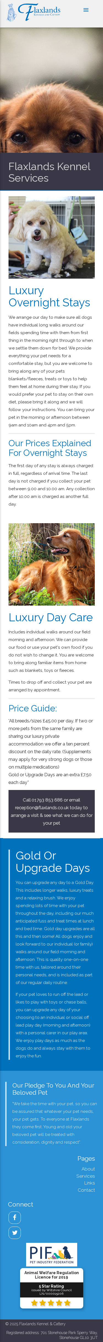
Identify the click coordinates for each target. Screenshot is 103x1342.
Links (89, 1183)
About (88, 1169)
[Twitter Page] (15, 1232)
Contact (86, 1190)
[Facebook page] (14, 1217)
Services (85, 1176)
